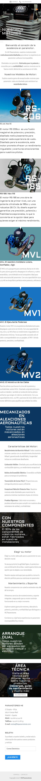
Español (33, 9)
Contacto (24, 774)
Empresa (16, 774)
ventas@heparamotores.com (21, 724)
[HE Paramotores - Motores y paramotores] (20, 9)
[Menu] (3, 9)
